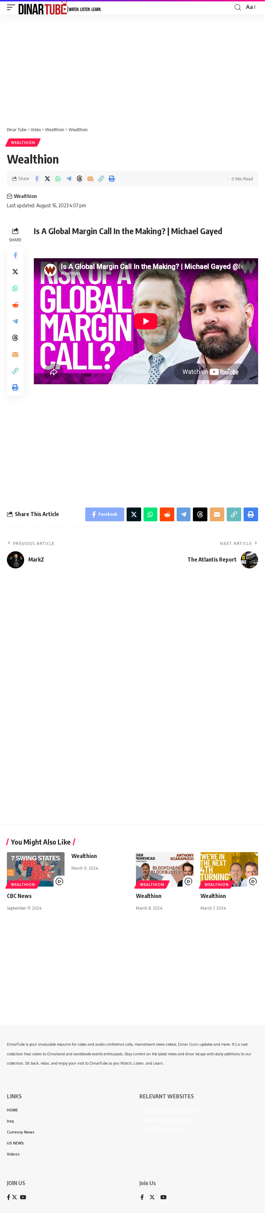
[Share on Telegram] (68, 178)
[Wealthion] (165, 869)
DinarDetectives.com (166, 1119)
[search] (238, 7)
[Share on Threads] (79, 178)
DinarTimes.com (160, 1129)
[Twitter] (152, 1198)
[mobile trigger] (13, 7)
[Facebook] (142, 1198)
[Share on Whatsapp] (58, 178)
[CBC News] (36, 869)
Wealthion (23, 142)
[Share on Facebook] (36, 178)
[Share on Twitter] (47, 178)
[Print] (111, 178)
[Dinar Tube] (60, 7)
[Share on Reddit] (15, 304)
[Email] (90, 178)
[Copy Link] (101, 178)
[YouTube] (163, 1198)
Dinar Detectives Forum (169, 1110)
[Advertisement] (132, 68)
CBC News (19, 895)
